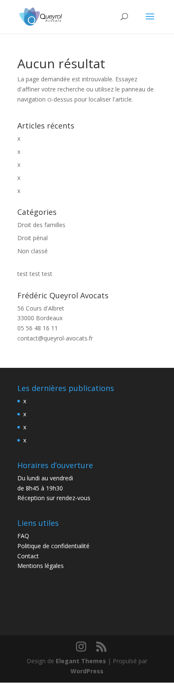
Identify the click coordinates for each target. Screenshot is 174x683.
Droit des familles (41, 225)
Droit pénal (32, 238)
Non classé (32, 251)
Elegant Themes (81, 661)
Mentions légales (40, 566)
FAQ (23, 536)
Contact (28, 556)
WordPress (87, 671)
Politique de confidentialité (53, 546)
